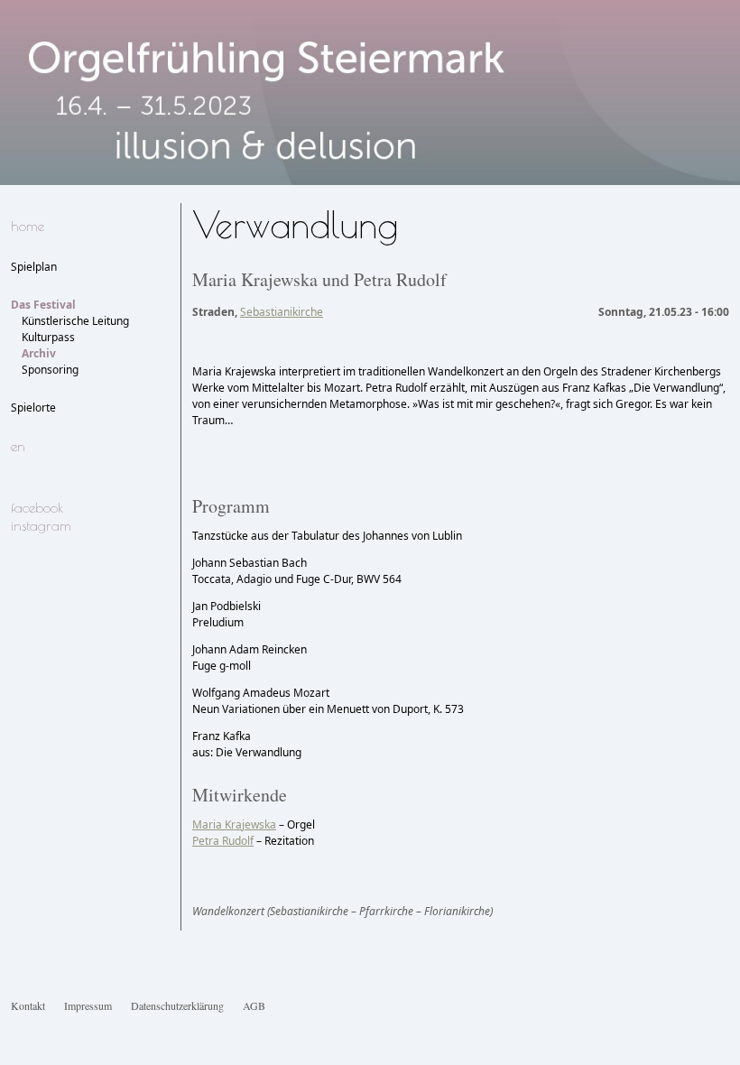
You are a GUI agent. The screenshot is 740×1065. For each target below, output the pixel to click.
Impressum (88, 1005)
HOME (27, 226)
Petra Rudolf (223, 840)
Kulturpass (48, 337)
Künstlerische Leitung (75, 321)
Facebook (37, 507)
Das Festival (43, 304)
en (18, 446)
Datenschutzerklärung (177, 1005)
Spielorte (33, 407)
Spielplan (34, 266)
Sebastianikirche (281, 312)
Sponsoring (50, 369)
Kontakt (28, 1005)
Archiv (39, 353)
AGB (254, 1005)
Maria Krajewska (234, 824)
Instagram (41, 525)
